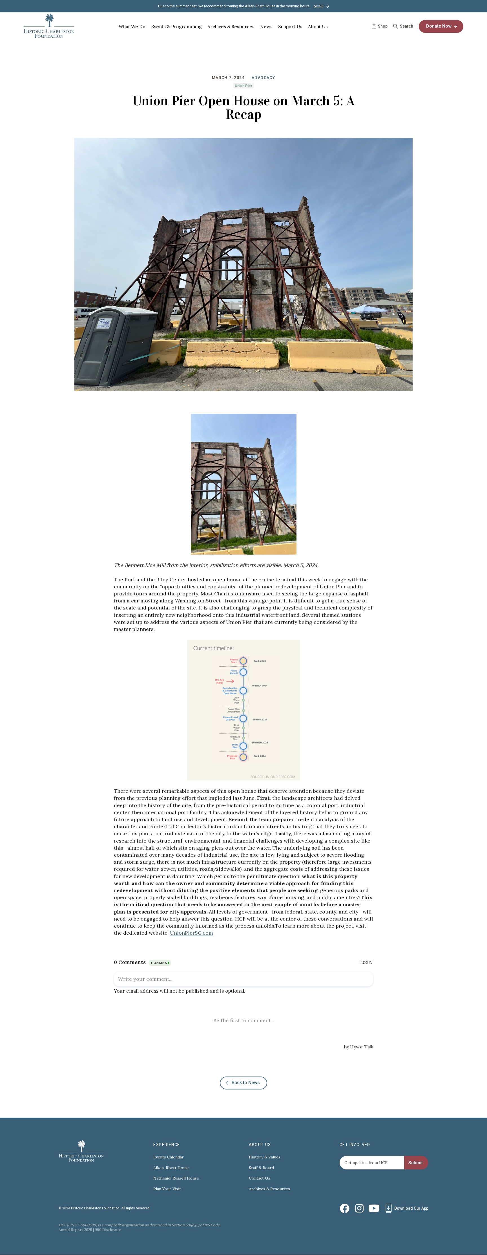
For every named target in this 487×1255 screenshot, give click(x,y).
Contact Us (259, 1178)
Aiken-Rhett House (171, 1167)
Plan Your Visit (167, 1189)
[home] (49, 26)
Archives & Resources (269, 1189)
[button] (132, 26)
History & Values (264, 1157)
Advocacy (263, 77)
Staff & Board (261, 1167)
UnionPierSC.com (191, 933)
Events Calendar (168, 1157)
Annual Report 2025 (75, 1229)
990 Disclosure (108, 1229)
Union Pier (243, 86)
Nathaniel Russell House (176, 1178)
